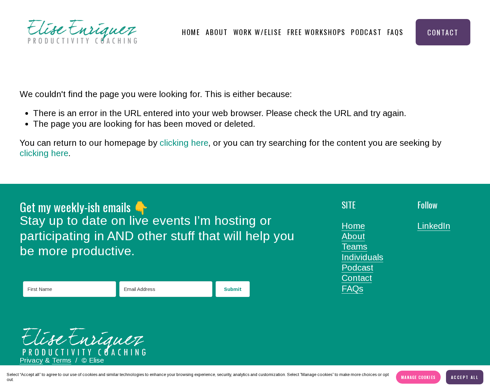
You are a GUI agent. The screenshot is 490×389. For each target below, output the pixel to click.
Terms (61, 360)
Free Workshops (316, 32)
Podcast (366, 32)
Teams (354, 247)
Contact (443, 32)
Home (191, 32)
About (217, 32)
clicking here (184, 143)
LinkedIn (433, 226)
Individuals (362, 257)
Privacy (31, 360)
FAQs (395, 32)
